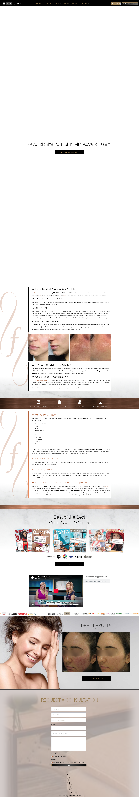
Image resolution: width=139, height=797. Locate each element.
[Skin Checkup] (80, 402)
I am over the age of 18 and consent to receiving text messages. (68, 762)
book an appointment (100, 406)
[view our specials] (59, 402)
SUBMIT (69, 765)
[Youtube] (10, 3)
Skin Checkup (79, 406)
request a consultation (38, 406)
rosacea (40, 295)
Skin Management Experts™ (42, 380)
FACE (33, 293)
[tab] (96, 581)
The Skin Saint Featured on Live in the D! (96, 581)
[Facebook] (4, 3)
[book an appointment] (100, 402)
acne (101, 293)
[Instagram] (7, 3)
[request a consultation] (38, 402)
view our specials (59, 406)
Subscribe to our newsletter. (60, 756)
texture (65, 295)
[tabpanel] (56, 591)
